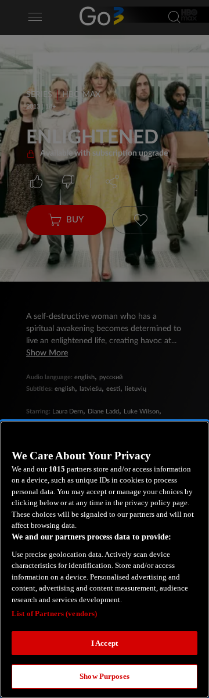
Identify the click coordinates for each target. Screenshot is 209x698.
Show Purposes (104, 676)
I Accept (104, 643)
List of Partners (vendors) (54, 613)
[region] (104, 559)
